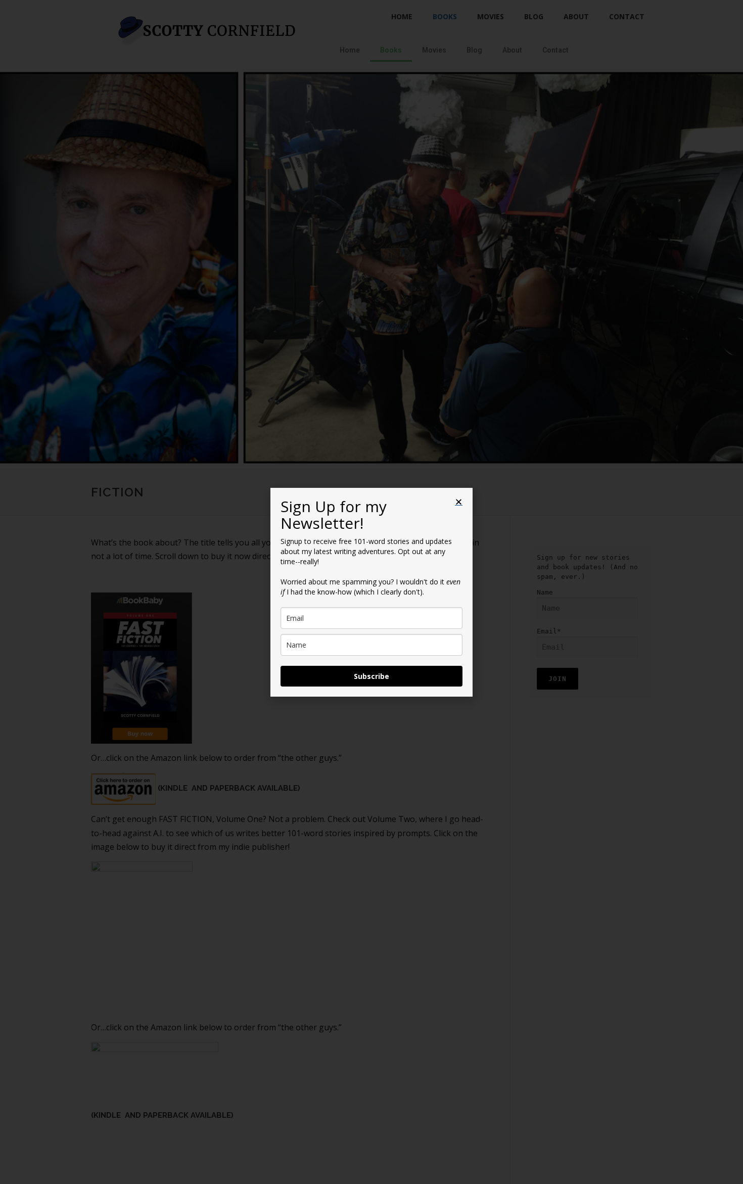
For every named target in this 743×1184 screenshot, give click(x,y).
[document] (371, 592)
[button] (458, 502)
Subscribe (371, 676)
